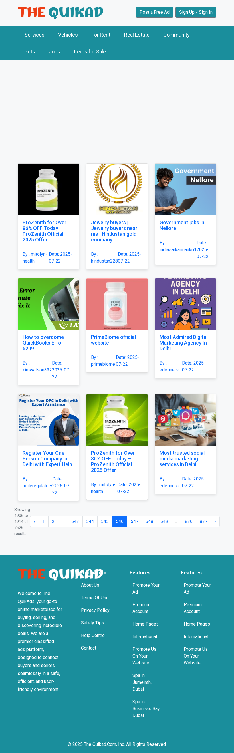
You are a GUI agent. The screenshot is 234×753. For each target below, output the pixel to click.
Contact (88, 648)
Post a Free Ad (155, 12)
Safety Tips (92, 623)
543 (75, 521)
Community (176, 35)
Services (35, 35)
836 (189, 521)
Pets (30, 52)
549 (164, 521)
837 (203, 521)
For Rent (101, 35)
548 (149, 521)
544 (90, 521)
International (144, 636)
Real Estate (137, 35)
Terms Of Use (95, 597)
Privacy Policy (95, 610)
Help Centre (93, 635)
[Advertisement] (117, 107)
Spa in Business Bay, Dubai (146, 708)
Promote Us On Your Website (144, 656)
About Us (90, 585)
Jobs (54, 52)
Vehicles (68, 35)
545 (105, 521)
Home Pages (145, 624)
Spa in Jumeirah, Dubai (142, 682)
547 (134, 521)
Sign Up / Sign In (196, 12)
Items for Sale (90, 52)
